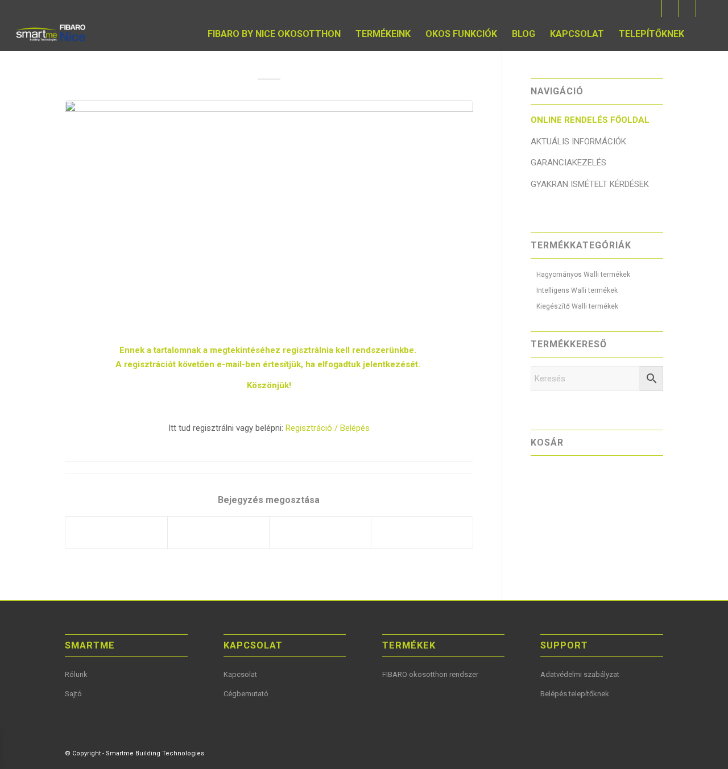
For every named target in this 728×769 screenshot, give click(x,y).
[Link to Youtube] (670, 8)
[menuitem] (274, 34)
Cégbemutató (246, 693)
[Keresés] (702, 34)
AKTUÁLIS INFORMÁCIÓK (578, 141)
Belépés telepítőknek (574, 693)
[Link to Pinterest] (687, 8)
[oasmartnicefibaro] (52, 34)
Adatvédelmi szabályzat (579, 674)
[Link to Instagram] (704, 8)
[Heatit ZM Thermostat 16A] (269, 215)
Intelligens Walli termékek (577, 290)
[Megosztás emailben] (422, 532)
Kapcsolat (240, 674)
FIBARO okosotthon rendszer (430, 674)
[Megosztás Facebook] (116, 532)
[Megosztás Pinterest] (218, 532)
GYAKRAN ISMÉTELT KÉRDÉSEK (590, 184)
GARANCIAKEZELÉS (568, 162)
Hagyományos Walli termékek (583, 274)
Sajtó (73, 693)
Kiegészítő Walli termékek (577, 306)
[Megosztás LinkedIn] (320, 532)
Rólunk (76, 674)
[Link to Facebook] (653, 8)
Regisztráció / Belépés (328, 428)
